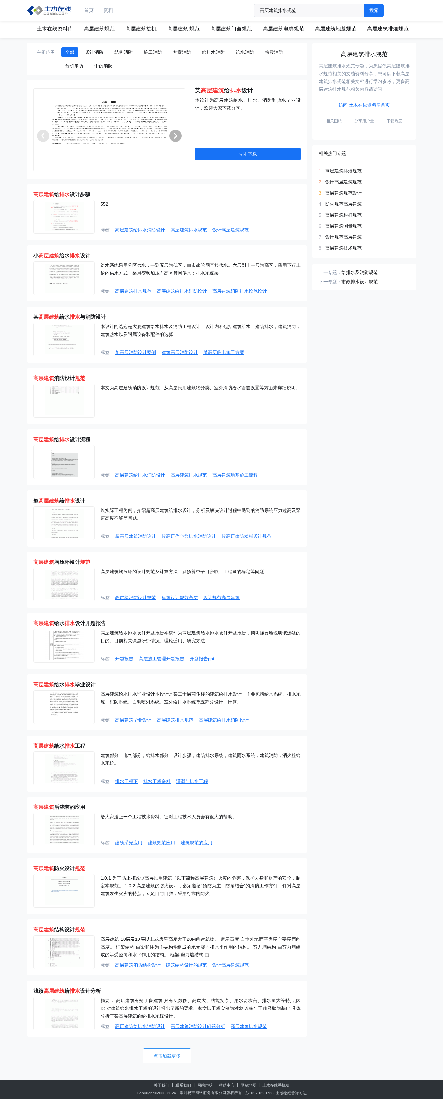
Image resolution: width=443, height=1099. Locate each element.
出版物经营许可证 (291, 1093)
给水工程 (59, 746)
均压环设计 (61, 562)
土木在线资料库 (55, 28)
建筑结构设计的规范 (186, 965)
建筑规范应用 (161, 842)
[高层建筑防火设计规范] (64, 891)
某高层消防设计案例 (135, 352)
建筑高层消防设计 (180, 352)
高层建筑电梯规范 (283, 28)
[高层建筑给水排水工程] (64, 768)
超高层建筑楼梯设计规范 (246, 536)
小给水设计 (61, 255)
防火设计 (59, 868)
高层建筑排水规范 (189, 229)
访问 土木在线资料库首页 (364, 105)
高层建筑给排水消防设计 (140, 229)
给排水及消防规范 (359, 272)
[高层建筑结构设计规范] (64, 952)
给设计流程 (61, 439)
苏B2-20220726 (259, 1093)
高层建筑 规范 (183, 28)
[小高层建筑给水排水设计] (64, 278)
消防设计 (59, 378)
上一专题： (330, 272)
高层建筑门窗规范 (231, 28)
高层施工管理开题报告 (161, 658)
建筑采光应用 (128, 842)
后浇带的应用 (59, 807)
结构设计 (59, 929)
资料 (108, 10)
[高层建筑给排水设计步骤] (64, 217)
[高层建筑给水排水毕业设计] (64, 707)
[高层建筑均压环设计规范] (64, 584)
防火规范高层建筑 (343, 204)
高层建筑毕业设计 (133, 720)
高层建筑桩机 (141, 28)
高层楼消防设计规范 (135, 597)
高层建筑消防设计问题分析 (198, 1026)
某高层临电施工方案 (223, 352)
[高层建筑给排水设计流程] (64, 462)
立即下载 (248, 154)
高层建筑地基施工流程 (235, 475)
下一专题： (330, 281)
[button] (175, 136)
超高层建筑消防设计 (135, 536)
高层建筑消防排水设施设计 (239, 291)
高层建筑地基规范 (335, 28)
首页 (89, 10)
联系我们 (183, 1085)
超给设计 (59, 500)
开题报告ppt (202, 658)
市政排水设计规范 (359, 281)
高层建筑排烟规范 (388, 28)
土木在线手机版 (276, 1085)
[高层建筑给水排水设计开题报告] (64, 646)
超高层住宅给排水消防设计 (189, 536)
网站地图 (248, 1085)
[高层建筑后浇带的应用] (64, 829)
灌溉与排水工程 (192, 781)
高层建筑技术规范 (343, 248)
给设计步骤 (61, 194)
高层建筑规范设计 (343, 192)
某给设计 (224, 90)
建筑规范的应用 (196, 842)
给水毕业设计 (64, 684)
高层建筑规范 (99, 28)
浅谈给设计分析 (67, 991)
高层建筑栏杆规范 (343, 215)
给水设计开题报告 (69, 623)
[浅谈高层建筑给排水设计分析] (64, 1013)
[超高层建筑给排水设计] (64, 523)
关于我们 (161, 1085)
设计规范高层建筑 (221, 597)
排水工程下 (126, 781)
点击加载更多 (167, 1055)
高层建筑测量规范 (343, 226)
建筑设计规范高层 (180, 597)
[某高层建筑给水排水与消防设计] (64, 339)
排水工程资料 (157, 781)
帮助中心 (226, 1085)
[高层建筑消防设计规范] (64, 401)
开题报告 (124, 658)
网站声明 (205, 1085)
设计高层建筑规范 (230, 229)
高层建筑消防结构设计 (138, 965)
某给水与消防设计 (69, 317)
